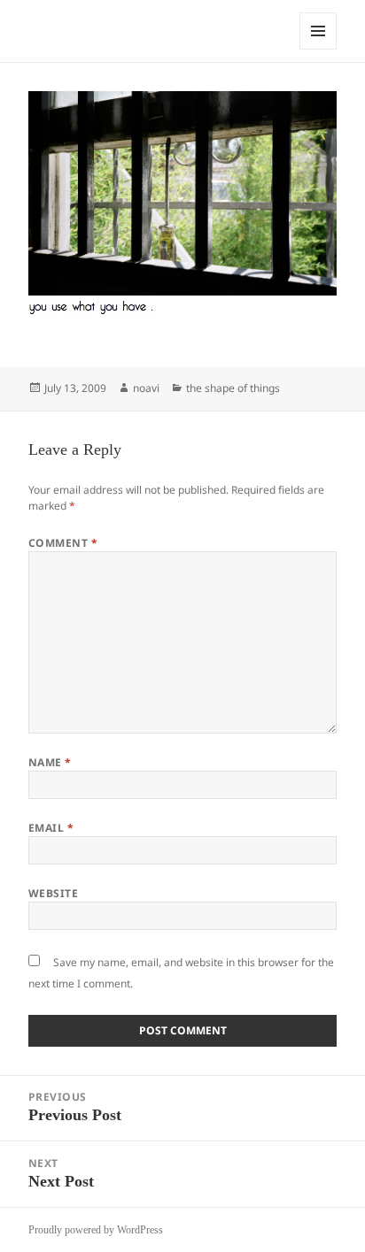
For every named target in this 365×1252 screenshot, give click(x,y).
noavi (146, 388)
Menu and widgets (318, 49)
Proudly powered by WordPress (95, 1230)
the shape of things (233, 388)
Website (53, 893)
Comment (62, 542)
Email (51, 827)
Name (50, 762)
